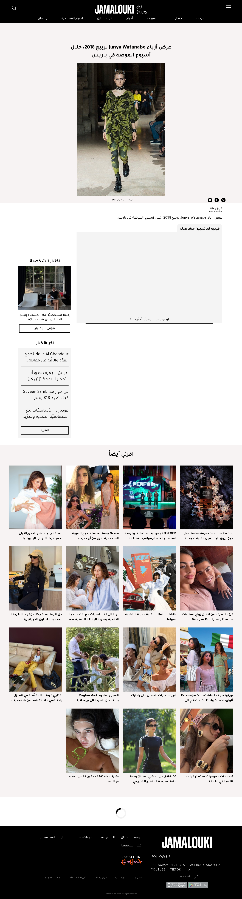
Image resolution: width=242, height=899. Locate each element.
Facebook (196, 865)
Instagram (159, 865)
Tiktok (175, 870)
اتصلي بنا (138, 878)
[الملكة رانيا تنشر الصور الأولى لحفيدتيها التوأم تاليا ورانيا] (35, 498)
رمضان (42, 18)
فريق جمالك (215, 208)
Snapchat (214, 865)
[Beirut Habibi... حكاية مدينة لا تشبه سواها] (149, 578)
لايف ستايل (105, 18)
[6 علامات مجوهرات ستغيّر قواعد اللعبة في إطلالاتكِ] (206, 741)
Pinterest (178, 865)
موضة (200, 18)
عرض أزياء (117, 200)
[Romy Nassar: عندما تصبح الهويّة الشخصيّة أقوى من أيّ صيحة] (92, 498)
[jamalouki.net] (121, 9)
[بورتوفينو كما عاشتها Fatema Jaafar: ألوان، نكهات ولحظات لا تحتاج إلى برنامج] (206, 659)
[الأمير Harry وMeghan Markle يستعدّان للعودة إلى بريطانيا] (92, 659)
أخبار (130, 18)
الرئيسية (129, 200)
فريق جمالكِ (101, 878)
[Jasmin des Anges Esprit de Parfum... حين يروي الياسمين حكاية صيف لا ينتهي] (206, 498)
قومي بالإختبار (45, 328)
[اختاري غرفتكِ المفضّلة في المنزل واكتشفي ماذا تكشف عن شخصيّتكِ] (35, 659)
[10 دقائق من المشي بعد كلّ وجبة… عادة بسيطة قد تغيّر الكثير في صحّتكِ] (149, 741)
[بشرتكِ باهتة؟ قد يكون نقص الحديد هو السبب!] (92, 741)
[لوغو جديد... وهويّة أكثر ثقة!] (149, 274)
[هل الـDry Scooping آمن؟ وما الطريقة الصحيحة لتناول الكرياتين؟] (35, 578)
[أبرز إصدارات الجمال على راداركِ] (149, 659)
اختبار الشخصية (72, 18)
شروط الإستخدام (77, 878)
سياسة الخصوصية (53, 878)
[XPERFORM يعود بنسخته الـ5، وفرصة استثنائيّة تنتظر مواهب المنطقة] (149, 498)
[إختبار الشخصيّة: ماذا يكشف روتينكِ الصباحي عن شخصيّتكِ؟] (44, 288)
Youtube (158, 870)
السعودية (154, 18)
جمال (178, 18)
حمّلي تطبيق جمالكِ (187, 876)
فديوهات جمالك (84, 837)
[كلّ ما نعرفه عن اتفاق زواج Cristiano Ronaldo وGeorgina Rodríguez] (206, 578)
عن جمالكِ (120, 878)
